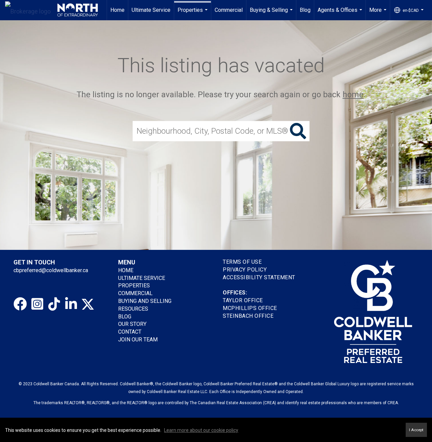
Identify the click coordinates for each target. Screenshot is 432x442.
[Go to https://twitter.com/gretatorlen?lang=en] (87, 304)
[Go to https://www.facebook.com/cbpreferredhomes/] (20, 304)
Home (117, 10)
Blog (305, 10)
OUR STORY (132, 324)
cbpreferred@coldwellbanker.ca (51, 270)
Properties (193, 13)
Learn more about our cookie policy (201, 430)
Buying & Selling (272, 13)
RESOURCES (133, 309)
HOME (125, 270)
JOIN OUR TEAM (138, 339)
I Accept (416, 429)
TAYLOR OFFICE (243, 300)
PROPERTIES (134, 285)
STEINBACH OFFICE (248, 316)
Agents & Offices (341, 13)
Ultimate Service (151, 10)
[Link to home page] (51, 10)
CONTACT (129, 332)
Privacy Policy (245, 269)
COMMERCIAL (135, 293)
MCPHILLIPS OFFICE (250, 308)
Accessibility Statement (259, 277)
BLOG (124, 316)
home (353, 94)
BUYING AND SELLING (144, 301)
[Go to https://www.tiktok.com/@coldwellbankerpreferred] (54, 304)
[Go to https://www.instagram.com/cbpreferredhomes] (37, 304)
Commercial (229, 10)
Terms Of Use (242, 262)
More (378, 13)
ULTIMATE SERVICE (141, 278)
